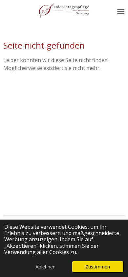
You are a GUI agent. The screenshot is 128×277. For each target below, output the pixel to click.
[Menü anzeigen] (121, 11)
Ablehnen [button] (45, 267)
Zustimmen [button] (97, 267)
